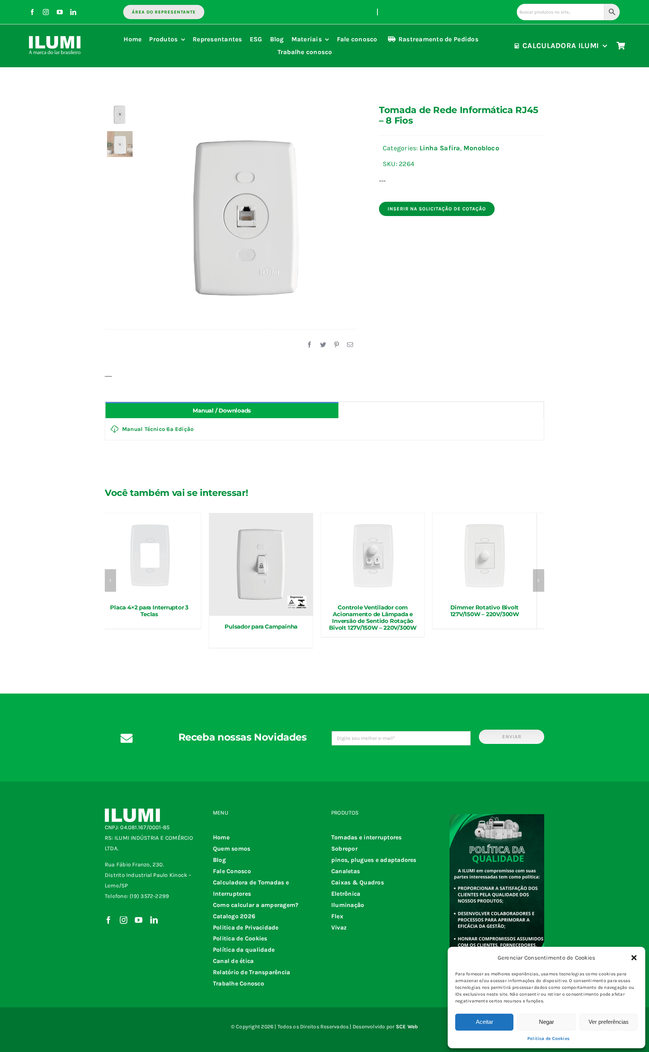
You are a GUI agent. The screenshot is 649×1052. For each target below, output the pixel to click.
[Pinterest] (336, 345)
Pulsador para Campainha (261, 626)
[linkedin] (73, 12)
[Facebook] (309, 345)
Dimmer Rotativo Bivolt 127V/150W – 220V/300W (484, 611)
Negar (546, 1022)
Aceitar (484, 1022)
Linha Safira (440, 148)
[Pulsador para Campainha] (261, 564)
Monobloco (481, 148)
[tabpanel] (324, 429)
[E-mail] (350, 345)
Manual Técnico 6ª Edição (157, 429)
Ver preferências (609, 1022)
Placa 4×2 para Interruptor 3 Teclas (149, 611)
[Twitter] (323, 345)
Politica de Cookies (548, 1038)
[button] (634, 957)
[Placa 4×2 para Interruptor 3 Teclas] (149, 555)
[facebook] (32, 12)
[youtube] (60, 12)
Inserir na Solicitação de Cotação (437, 209)
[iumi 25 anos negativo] (55, 32)
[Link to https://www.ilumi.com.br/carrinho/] (621, 46)
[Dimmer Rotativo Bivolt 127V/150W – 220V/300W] (484, 555)
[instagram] (46, 12)
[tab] (222, 410)
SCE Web (407, 1026)
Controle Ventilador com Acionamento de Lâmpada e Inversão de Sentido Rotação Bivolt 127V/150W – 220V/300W (373, 617)
